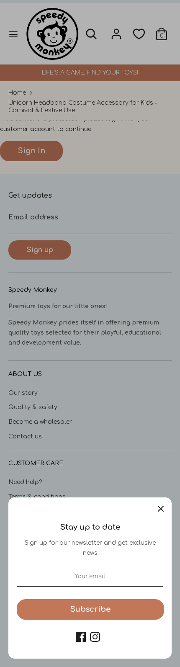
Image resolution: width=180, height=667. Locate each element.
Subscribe (90, 609)
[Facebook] (81, 637)
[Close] (161, 508)
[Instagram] (95, 637)
